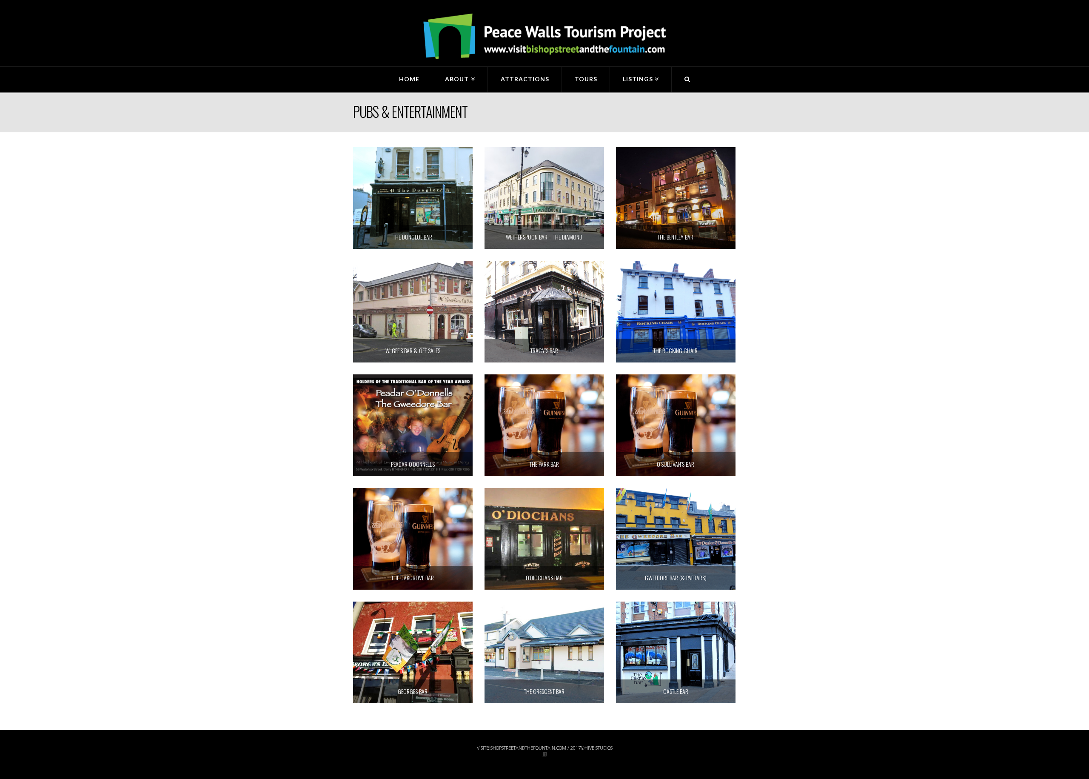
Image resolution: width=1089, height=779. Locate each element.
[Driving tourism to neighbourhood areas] (544, 36)
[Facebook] (545, 753)
